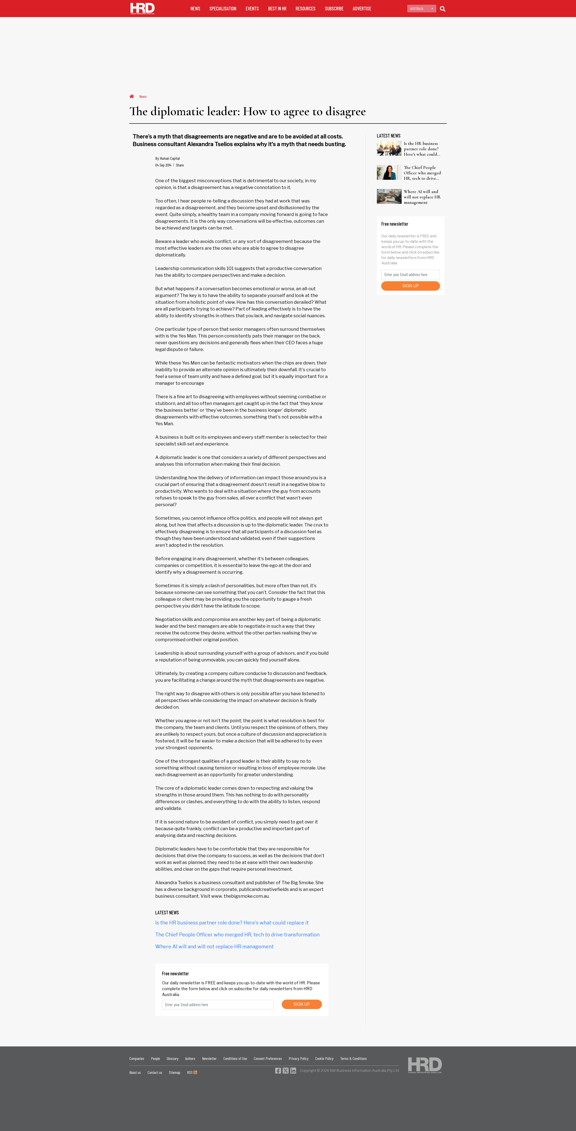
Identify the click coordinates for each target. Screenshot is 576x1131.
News (143, 96)
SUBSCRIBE (334, 8)
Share (180, 164)
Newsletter (209, 1058)
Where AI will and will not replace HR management (214, 946)
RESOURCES (305, 8)
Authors (190, 1058)
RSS (190, 1072)
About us (135, 1072)
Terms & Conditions (353, 1058)
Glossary (172, 1058)
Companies (136, 1058)
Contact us (155, 1072)
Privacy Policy (298, 1058)
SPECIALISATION (222, 8)
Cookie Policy (324, 1058)
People (155, 1058)
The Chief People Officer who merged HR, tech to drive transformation (237, 935)
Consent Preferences (268, 1058)
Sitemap (174, 1072)
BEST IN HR (277, 8)
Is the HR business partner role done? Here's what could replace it (232, 923)
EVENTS (252, 8)
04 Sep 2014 (163, 164)
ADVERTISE (362, 8)
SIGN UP (302, 1004)
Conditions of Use (235, 1058)
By (167, 158)
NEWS (195, 8)
